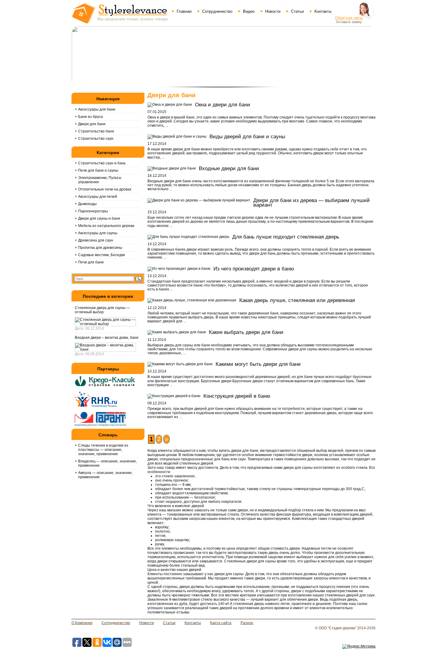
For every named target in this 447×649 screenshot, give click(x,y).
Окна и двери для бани (222, 105)
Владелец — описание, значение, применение (107, 463)
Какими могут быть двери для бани (258, 364)
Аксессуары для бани (96, 109)
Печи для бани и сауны (98, 170)
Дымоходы (87, 204)
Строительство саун (95, 138)
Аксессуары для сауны (97, 233)
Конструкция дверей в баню (236, 396)
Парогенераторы (93, 211)
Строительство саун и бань (102, 163)
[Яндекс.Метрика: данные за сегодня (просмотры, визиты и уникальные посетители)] (359, 646)
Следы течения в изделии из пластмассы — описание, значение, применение (103, 449)
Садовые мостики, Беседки (101, 255)
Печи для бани (91, 262)
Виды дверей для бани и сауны (247, 136)
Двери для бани (92, 124)
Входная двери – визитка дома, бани (106, 337)
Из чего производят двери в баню (253, 269)
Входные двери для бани (229, 168)
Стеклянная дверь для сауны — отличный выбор (102, 310)
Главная (184, 11)
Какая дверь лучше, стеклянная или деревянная (297, 300)
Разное (247, 623)
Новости (272, 11)
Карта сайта (220, 623)
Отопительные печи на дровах (104, 189)
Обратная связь (349, 18)
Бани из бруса (90, 117)
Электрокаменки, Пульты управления (99, 180)
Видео (249, 11)
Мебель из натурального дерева (106, 226)
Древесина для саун (95, 240)
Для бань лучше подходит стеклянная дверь (285, 237)
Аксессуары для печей (97, 196)
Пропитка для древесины (100, 248)
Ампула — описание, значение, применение (105, 475)
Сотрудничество (217, 11)
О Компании (81, 623)
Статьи (297, 11)
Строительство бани (96, 131)
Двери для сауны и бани (99, 218)
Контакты (322, 11)
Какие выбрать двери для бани (246, 332)
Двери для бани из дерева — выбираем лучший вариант (311, 202)
